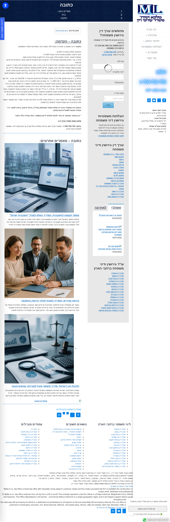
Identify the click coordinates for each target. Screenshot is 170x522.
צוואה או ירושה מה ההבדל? (110, 215)
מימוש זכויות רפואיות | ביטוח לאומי (67, 429)
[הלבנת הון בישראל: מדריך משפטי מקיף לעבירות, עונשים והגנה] (39, 348)
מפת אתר (129, 486)
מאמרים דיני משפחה (115, 178)
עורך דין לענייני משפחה (114, 183)
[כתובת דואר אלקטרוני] (59, 415)
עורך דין (34, 429)
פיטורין (78, 447)
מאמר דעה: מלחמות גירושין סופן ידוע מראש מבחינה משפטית (110, 232)
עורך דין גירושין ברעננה (114, 305)
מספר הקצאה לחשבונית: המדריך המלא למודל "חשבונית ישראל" (44, 215)
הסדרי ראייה (118, 167)
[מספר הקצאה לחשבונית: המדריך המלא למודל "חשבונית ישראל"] (39, 177)
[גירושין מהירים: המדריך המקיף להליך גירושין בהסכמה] (39, 263)
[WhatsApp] (64, 415)
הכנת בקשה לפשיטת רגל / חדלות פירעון (21, 442)
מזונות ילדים (119, 175)
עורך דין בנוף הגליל (116, 302)
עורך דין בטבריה (117, 299)
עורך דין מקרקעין (30, 439)
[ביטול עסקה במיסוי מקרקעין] (115, 245)
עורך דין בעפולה (117, 297)
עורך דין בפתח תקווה (115, 283)
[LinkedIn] (67, 415)
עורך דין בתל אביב (116, 278)
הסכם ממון (119, 156)
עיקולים (78, 463)
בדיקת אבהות (118, 164)
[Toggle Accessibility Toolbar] (5, 5)
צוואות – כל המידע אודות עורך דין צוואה (21, 455)
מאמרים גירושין (117, 180)
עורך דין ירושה (118, 191)
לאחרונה (100, 207)
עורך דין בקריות (117, 294)
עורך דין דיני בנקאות (29, 434)
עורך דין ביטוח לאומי (29, 431)
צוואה (121, 162)
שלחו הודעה (107, 54)
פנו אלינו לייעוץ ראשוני (146, 508)
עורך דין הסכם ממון (116, 196)
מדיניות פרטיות (75, 469)
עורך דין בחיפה (117, 289)
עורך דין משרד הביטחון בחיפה (111, 310)
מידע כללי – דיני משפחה (113, 154)
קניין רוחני (77, 453)
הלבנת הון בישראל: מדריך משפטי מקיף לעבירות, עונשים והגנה (45, 386)
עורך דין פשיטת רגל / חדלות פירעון (23, 463)
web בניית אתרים (124, 507)
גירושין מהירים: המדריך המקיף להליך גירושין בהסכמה (50, 300)
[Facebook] (78, 415)
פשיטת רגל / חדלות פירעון (71, 439)
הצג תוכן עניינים (62, 30)
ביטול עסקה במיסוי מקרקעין (110, 248)
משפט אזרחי (76, 466)
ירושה (121, 159)
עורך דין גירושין (117, 194)
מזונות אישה (119, 172)
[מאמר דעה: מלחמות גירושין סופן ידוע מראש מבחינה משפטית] (114, 226)
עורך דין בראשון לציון (115, 291)
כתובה (121, 170)
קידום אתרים (106, 507)
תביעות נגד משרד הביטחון (26, 458)
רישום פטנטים (75, 455)
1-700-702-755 (110, 51)
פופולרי (116, 207)
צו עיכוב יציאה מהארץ (72, 445)
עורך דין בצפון (118, 275)
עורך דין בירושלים (116, 281)
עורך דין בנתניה (117, 286)
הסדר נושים (76, 442)
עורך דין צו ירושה (30, 453)
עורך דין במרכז (117, 273)
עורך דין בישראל (30, 461)
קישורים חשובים (117, 486)
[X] (72, 415)
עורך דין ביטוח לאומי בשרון (112, 307)
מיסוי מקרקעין (75, 461)
